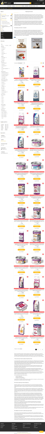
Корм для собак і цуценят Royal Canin (5, 16)
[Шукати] (30, 3)
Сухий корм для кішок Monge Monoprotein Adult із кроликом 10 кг (37, 290)
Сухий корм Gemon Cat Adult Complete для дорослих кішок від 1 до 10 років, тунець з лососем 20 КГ (21, 244)
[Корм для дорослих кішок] (36, 43)
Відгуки (2, 34)
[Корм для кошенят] (21, 43)
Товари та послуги (4, 8)
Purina (35, 426)
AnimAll (3, 30)
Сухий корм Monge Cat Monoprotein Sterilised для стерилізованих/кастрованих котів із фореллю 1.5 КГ (37, 104)
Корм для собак (4, 18)
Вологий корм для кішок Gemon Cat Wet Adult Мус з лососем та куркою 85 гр (37, 267)
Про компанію (3, 425)
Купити (22, 85)
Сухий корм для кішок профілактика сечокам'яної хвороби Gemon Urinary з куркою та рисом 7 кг (21, 150)
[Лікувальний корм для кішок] (21, 54)
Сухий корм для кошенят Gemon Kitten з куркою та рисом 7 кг (21, 103)
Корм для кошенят (4, 21)
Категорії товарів (3, 14)
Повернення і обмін (14, 428)
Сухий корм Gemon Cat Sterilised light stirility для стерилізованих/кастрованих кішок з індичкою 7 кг (21, 290)
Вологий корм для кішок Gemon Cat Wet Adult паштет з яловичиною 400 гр (37, 337)
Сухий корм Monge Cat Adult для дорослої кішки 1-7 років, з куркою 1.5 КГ (37, 80)
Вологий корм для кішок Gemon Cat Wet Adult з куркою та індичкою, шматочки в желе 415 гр (37, 244)
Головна (13, 425)
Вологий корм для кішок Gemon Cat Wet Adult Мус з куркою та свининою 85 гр (21, 267)
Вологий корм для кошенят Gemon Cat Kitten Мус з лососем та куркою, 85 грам (37, 150)
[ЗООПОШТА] (4, 3)
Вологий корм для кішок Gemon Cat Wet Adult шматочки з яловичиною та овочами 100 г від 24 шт (37, 197)
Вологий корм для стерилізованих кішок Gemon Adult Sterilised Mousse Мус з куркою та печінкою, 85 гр (21, 174)
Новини (2, 36)
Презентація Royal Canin (26, 427)
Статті (24, 426)
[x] (15, 37)
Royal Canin (35, 425)
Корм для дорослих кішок (5, 22)
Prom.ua (27, 432)
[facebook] (14, 37)
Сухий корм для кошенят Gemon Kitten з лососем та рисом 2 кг (37, 313)
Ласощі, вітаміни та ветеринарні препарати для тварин (6, 26)
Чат (42, 431)
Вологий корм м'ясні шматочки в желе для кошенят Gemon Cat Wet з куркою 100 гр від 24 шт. (21, 197)
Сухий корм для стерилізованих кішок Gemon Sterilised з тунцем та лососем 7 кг (37, 127)
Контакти (2, 426)
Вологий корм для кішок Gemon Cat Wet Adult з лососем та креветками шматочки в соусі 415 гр (37, 221)
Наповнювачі (36, 427)
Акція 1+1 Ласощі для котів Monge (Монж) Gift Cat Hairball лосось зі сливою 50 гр (21, 80)
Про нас (2, 32)
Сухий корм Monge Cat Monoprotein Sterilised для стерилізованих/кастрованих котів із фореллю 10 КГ (21, 127)
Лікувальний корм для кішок (6, 23)
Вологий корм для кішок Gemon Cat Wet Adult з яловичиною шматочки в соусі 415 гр (21, 221)
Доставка (13, 427)
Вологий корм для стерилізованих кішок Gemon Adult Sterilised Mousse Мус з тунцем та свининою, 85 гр (37, 174)
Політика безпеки (14, 426)
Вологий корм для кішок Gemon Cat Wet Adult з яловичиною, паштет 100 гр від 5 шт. (21, 314)
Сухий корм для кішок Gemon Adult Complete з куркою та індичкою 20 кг (21, 337)
